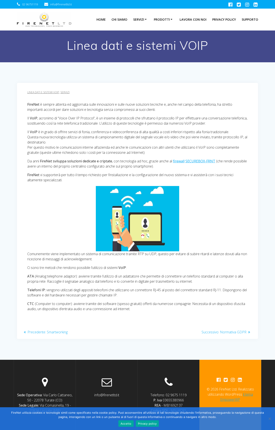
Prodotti (162, 19)
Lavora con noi (193, 19)
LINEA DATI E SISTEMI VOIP (43, 92)
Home (101, 19)
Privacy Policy (224, 19)
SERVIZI (65, 92)
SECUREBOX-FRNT (200, 161)
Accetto (126, 423)
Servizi (138, 19)
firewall (179, 161)
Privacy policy (147, 423)
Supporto (250, 19)
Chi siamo (119, 19)
